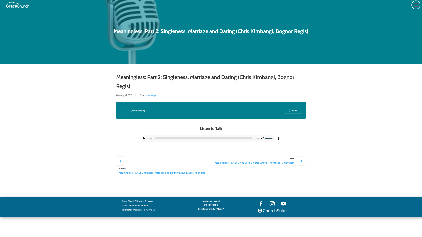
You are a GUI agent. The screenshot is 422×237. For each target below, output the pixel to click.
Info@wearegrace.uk (211, 201)
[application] (208, 138)
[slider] (203, 138)
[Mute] (262, 138)
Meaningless (152, 95)
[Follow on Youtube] (283, 204)
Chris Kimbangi (138, 110)
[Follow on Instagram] (272, 204)
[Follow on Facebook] (261, 204)
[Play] (144, 138)
